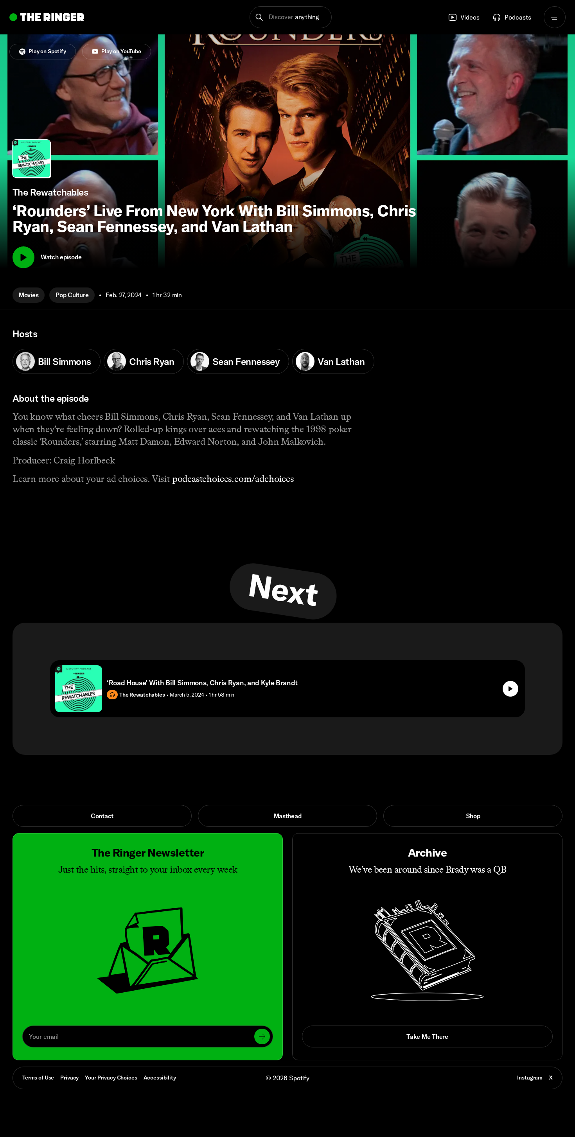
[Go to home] (46, 17)
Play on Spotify (47, 51)
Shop (473, 816)
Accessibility (160, 1077)
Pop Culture (72, 295)
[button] (291, 17)
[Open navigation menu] (555, 17)
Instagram (530, 1077)
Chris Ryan (151, 361)
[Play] (23, 257)
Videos (470, 17)
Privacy (69, 1077)
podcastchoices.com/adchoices (233, 478)
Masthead (288, 816)
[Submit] (262, 1036)
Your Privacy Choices (111, 1078)
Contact (102, 816)
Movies (28, 295)
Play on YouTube (121, 51)
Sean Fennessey (245, 361)
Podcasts (518, 17)
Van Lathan (341, 361)
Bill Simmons (64, 361)
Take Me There (427, 1036)
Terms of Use (38, 1077)
